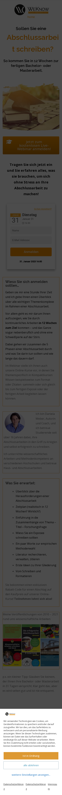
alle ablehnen (31, 765)
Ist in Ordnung (31, 755)
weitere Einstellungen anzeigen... (31, 774)
